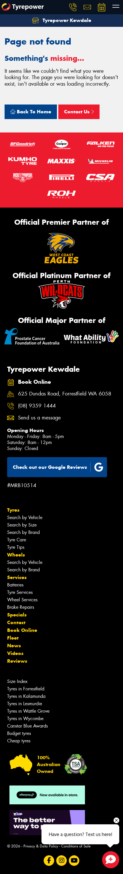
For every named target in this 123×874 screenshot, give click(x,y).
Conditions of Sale (76, 846)
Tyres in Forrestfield (25, 689)
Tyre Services (20, 592)
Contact (16, 622)
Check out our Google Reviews (50, 467)
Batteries (15, 585)
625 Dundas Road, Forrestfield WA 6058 (64, 394)
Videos (15, 653)
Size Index (17, 681)
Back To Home (33, 112)
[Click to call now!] (73, 7)
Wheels (16, 555)
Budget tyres (19, 733)
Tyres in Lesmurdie (24, 704)
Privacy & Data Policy (40, 846)
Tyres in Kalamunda (26, 696)
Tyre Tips (15, 547)
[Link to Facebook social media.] (49, 860)
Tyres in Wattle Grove (28, 711)
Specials (17, 615)
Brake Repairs (20, 607)
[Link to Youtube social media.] (74, 860)
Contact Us (77, 112)
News (14, 645)
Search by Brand (23, 532)
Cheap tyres (18, 741)
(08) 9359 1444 (37, 406)
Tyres (13, 510)
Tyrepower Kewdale (66, 20)
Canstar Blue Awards (27, 726)
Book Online (22, 630)
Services (17, 577)
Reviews (17, 661)
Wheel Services (22, 600)
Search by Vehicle (24, 518)
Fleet (13, 638)
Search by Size (22, 525)
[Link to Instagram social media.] (61, 860)
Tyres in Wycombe (25, 719)
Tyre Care (16, 540)
